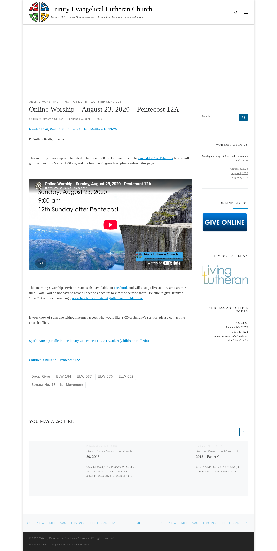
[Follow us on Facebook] (240, 102)
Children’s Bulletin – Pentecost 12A (55, 360)
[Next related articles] (243, 432)
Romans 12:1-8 (77, 129)
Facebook (121, 288)
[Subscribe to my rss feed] (234, 102)
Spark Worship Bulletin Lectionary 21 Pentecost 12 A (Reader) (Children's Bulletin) (89, 341)
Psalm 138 (57, 129)
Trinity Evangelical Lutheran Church (63, 538)
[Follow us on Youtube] (246, 102)
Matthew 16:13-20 (103, 129)
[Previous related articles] (234, 432)
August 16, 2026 (239, 168)
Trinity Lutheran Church (48, 119)
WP (45, 544)
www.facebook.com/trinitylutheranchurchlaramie (107, 298)
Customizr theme (80, 544)
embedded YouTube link (155, 158)
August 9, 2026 (239, 173)
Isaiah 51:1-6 (38, 129)
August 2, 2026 (239, 177)
